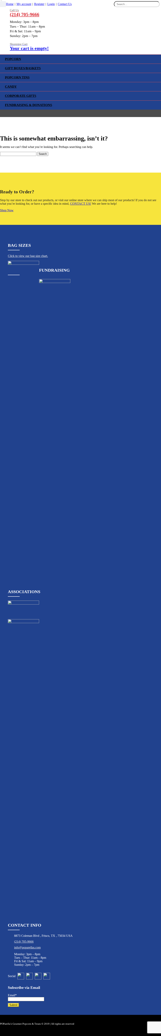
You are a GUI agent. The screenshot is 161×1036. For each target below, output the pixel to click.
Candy (11, 86)
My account (23, 4)
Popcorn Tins (17, 77)
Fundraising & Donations (28, 105)
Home (10, 4)
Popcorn (13, 59)
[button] (3, 4)
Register (39, 4)
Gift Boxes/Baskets (23, 68)
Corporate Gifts (20, 96)
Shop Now (7, 210)
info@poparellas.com (27, 947)
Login (51, 4)
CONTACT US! (80, 203)
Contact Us (65, 4)
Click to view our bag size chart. (28, 256)
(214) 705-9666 (24, 941)
